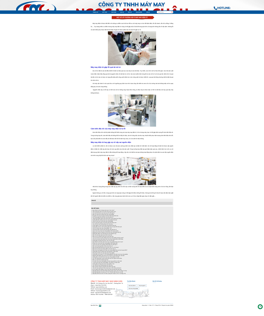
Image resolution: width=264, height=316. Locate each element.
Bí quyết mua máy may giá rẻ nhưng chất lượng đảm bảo (105, 215)
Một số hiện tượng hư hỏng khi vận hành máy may (104, 266)
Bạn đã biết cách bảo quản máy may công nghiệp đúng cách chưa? (108, 241)
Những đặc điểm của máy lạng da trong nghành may (104, 233)
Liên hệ (148, 12)
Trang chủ (95, 12)
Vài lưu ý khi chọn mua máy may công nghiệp (103, 221)
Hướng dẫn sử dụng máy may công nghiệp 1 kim (103, 263)
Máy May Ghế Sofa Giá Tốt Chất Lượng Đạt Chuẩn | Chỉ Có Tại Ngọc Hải (109, 273)
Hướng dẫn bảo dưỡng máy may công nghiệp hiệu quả (105, 219)
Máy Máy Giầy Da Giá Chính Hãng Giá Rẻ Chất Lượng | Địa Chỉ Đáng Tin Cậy (110, 270)
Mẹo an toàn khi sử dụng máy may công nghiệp (103, 214)
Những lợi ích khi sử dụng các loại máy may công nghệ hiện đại (107, 232)
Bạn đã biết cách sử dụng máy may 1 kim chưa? (103, 210)
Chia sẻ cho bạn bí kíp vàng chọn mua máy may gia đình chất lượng (108, 239)
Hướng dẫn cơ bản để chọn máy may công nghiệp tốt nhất (106, 257)
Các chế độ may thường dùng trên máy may (103, 224)
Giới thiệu (104, 12)
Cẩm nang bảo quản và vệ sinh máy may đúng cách (104, 211)
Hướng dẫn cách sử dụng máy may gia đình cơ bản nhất (105, 251)
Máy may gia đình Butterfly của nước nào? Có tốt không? (106, 247)
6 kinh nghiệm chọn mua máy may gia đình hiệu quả (104, 225)
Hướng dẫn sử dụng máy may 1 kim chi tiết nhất (103, 240)
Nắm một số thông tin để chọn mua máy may (103, 236)
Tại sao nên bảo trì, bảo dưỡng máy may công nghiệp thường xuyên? (108, 237)
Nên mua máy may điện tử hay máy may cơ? (103, 246)
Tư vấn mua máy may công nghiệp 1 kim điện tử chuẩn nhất (106, 262)
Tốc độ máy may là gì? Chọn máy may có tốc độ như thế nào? (107, 268)
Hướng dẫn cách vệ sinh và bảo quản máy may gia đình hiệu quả (107, 226)
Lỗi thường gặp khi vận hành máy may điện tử (103, 217)
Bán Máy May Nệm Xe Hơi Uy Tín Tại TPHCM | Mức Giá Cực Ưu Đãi (108, 272)
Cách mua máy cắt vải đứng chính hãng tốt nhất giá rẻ (105, 244)
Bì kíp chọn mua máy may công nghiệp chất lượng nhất (105, 243)
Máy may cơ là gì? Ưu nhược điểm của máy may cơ (104, 248)
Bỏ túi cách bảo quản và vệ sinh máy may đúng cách (104, 222)
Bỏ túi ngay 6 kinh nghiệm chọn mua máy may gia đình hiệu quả (107, 269)
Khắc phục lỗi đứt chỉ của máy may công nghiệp (103, 252)
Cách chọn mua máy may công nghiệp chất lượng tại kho (105, 230)
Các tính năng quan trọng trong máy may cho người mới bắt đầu (107, 258)
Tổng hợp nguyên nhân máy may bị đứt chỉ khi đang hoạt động (107, 218)
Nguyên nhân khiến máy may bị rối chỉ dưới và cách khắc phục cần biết (108, 255)
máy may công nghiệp (133, 288)
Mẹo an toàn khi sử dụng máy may (100, 259)
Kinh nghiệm (139, 12)
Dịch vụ (122, 12)
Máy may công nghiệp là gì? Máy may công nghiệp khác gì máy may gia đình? (110, 250)
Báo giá (130, 12)
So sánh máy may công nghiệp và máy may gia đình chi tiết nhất (107, 261)
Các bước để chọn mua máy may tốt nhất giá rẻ (103, 213)
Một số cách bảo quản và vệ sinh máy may (102, 235)
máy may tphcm (132, 285)
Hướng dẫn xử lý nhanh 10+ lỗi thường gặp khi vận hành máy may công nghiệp (110, 254)
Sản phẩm (113, 12)
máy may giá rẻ (142, 285)
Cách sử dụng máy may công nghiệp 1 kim (102, 228)
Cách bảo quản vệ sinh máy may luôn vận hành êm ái (105, 229)
